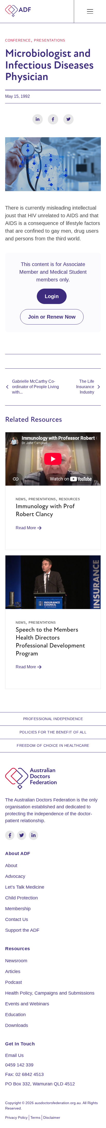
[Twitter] (21, 835)
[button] (90, 11)
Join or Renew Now (52, 317)
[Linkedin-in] (33, 835)
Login (52, 296)
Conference (18, 40)
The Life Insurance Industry (85, 386)
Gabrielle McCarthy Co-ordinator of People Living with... (35, 386)
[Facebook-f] (9, 835)
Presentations (49, 40)
